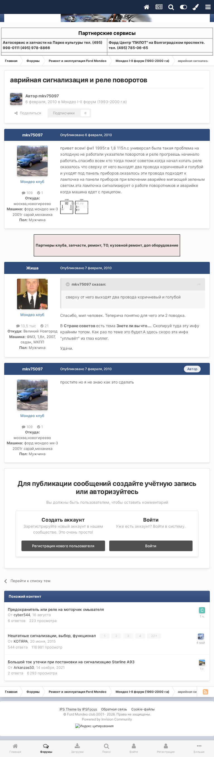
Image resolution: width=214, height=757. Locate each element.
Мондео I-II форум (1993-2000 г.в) (94, 101)
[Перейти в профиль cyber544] (202, 610)
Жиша (32, 268)
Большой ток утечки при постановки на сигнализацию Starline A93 (71, 662)
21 (45, 326)
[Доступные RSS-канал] (205, 691)
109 (29, 193)
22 (153, 636)
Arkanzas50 (24, 667)
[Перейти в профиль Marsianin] (201, 636)
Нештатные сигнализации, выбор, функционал (52, 635)
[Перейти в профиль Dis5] (202, 663)
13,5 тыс (28, 326)
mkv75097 (48, 95)
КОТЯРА (21, 641)
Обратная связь (114, 709)
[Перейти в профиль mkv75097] (16, 99)
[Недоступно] (74, 206)
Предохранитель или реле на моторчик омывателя (56, 609)
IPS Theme (68, 709)
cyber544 (22, 615)
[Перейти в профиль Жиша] (32, 294)
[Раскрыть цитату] (68, 284)
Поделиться (29, 113)
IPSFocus (89, 709)
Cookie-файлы (143, 709)
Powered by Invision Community (107, 719)
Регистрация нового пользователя (63, 546)
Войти (150, 546)
